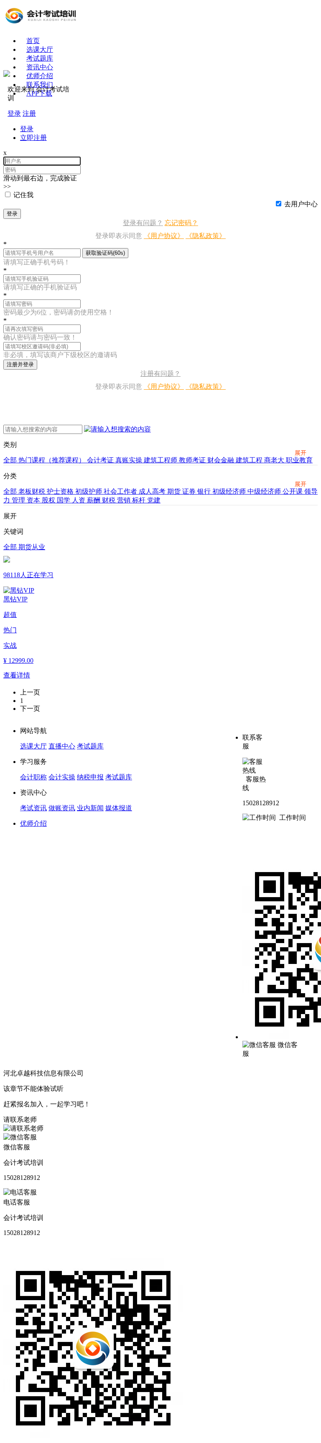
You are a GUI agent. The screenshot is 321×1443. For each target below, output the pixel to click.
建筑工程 (250, 460)
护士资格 (61, 491)
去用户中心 (301, 204)
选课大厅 (39, 49)
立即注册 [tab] (33, 137)
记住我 (23, 194)
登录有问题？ (143, 222)
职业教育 (299, 460)
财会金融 (221, 460)
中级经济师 (265, 491)
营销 (124, 500)
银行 (204, 491)
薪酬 (94, 500)
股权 (49, 500)
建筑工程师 (161, 460)
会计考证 (101, 460)
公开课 (293, 491)
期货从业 (31, 546)
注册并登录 (20, 364)
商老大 (275, 460)
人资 (79, 500)
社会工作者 (121, 491)
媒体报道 (118, 808)
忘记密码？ (181, 222)
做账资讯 (61, 808)
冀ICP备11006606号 (114, 1073)
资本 (34, 500)
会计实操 (61, 777)
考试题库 (39, 58)
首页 (33, 40)
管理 (19, 500)
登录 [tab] (26, 128)
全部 (10, 460)
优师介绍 (33, 823)
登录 (12, 213)
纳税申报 (90, 777)
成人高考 (153, 491)
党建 (153, 500)
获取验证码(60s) (105, 253)
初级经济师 (229, 491)
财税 (109, 500)
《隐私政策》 (206, 235)
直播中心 (61, 746)
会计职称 (33, 777)
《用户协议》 (164, 235)
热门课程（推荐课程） (52, 460)
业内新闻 (90, 808)
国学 (64, 500)
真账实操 (129, 460)
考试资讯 (33, 808)
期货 (174, 491)
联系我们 (39, 84)
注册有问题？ (160, 373)
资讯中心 (39, 67)
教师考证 (193, 460)
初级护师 (89, 491)
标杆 (139, 500)
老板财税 (32, 491)
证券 (189, 491)
